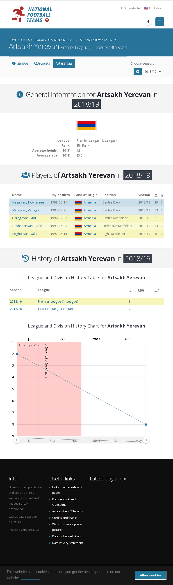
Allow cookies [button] (151, 575)
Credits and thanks (64, 518)
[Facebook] (148, 21)
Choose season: (142, 63)
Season (16, 290)
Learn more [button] (30, 578)
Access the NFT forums (67, 511)
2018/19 (16, 301)
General (22, 64)
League (44, 290)
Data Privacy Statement (67, 543)
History (66, 64)
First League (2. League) (55, 309)
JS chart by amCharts (30, 345)
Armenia (90, 202)
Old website (131, 8)
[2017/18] (138, 71)
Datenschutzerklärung (67, 536)
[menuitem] (81, 439)
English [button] (153, 8)
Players (44, 64)
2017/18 (16, 309)
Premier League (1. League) (58, 301)
